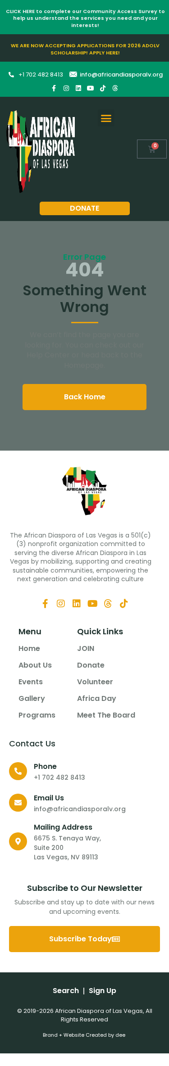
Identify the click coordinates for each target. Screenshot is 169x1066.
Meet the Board (106, 715)
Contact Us (32, 743)
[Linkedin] (78, 88)
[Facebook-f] (54, 88)
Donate (91, 665)
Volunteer (95, 682)
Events (30, 682)
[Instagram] (66, 88)
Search (66, 991)
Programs (36, 715)
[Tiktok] (103, 88)
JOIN (85, 649)
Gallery (31, 699)
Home (29, 649)
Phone (45, 766)
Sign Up (102, 991)
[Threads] (115, 88)
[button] (106, 117)
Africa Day (96, 699)
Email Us (49, 798)
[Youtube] (90, 88)
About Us (35, 665)
